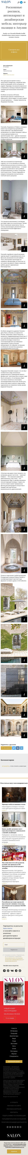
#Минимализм (11, 844)
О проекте (14, 1102)
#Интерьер (4, 844)
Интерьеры (14, 1031)
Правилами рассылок (11, 961)
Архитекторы (14, 1036)
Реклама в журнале (14, 1109)
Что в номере (10, 1018)
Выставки (14, 1043)
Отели (14, 1048)
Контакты (14, 1112)
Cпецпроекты (14, 1056)
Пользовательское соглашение (14, 1119)
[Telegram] (21, 748)
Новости (14, 1028)
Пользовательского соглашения (14, 958)
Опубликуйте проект (14, 1061)
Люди (14, 1041)
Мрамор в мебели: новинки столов (13, 804)
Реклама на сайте (14, 1106)
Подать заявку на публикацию (14, 1115)
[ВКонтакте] (17, 748)
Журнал (14, 1053)
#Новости (4, 810)
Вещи (14, 1038)
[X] (14, 748)
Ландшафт (14, 1033)
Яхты (14, 1046)
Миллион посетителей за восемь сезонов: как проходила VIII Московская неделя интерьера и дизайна (13, 865)
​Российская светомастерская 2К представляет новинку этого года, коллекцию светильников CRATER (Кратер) (14, 904)
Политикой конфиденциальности (14, 959)
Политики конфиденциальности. (14, 1147)
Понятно (14, 1151)
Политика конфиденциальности (14, 1122)
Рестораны (14, 1051)
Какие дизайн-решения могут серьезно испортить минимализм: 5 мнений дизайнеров (13, 830)
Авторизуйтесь (6, 766)
